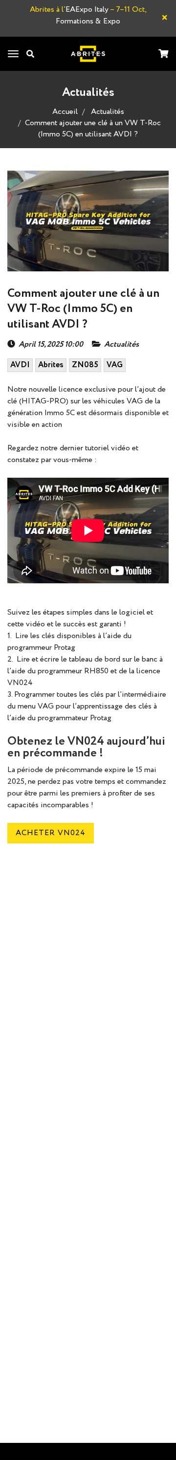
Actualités (107, 111)
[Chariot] (163, 54)
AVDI (20, 365)
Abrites (51, 365)
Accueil (65, 111)
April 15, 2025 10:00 (51, 344)
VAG (115, 365)
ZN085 (85, 365)
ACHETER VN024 (51, 833)
